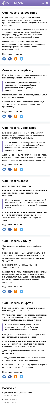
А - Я (45, 3)
